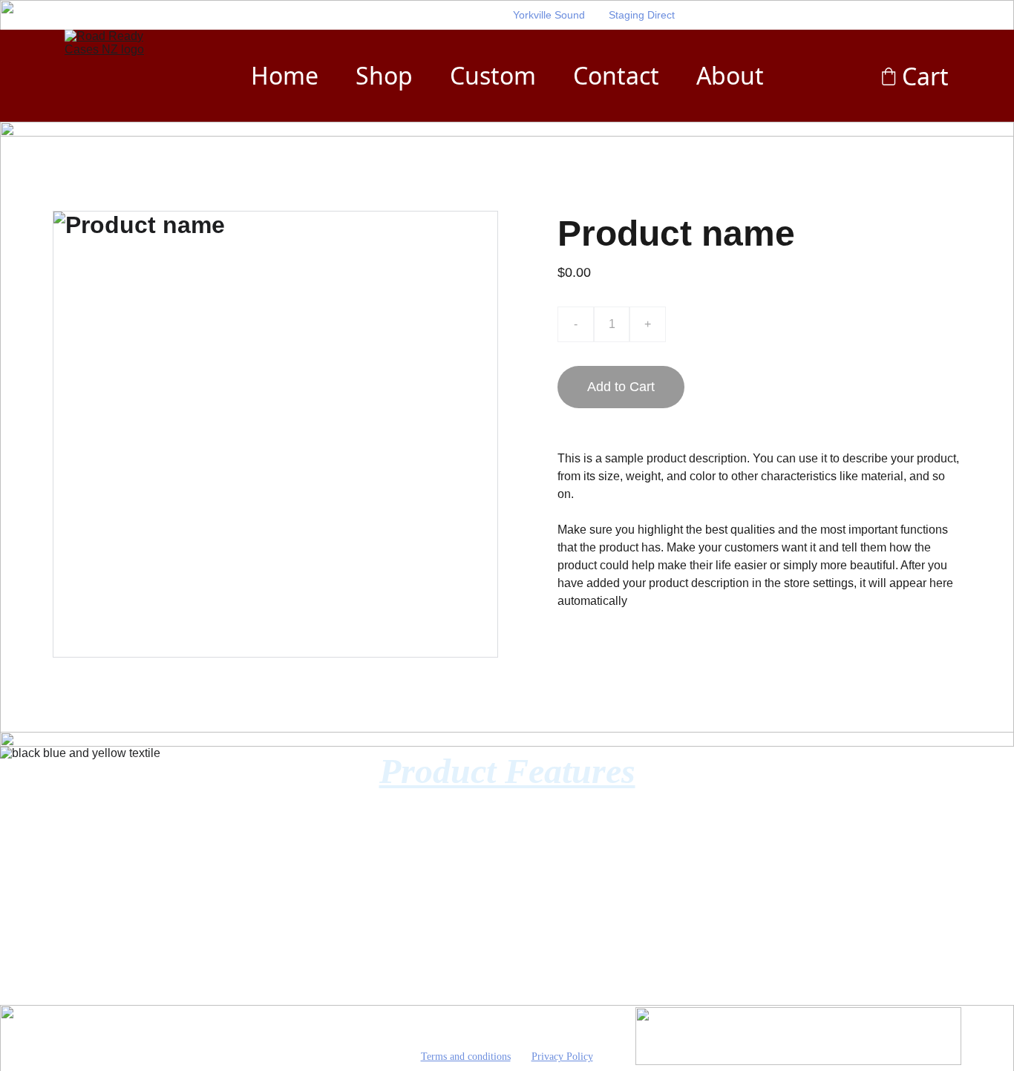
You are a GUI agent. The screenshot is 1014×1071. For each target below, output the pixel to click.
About (730, 75)
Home (284, 75)
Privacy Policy (562, 1056)
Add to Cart (621, 386)
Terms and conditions (466, 1056)
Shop (384, 75)
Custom (493, 75)
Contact (616, 75)
